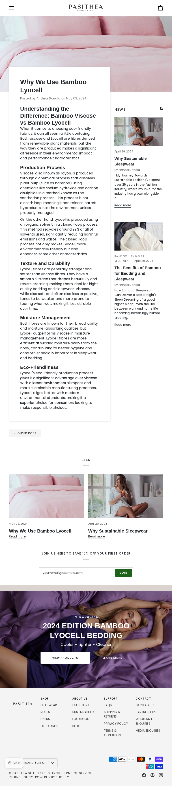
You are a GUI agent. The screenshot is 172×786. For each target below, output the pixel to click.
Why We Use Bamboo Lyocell (40, 530)
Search (54, 773)
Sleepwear (49, 705)
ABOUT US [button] (80, 698)
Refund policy (21, 777)
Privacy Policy (116, 724)
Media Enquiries (148, 731)
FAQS (108, 705)
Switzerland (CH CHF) (31, 763)
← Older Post (25, 433)
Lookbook (80, 719)
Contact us (145, 705)
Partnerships (146, 712)
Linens (45, 719)
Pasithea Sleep (25, 773)
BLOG (76, 726)
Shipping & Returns (112, 714)
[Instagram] (161, 775)
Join (123, 573)
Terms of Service (77, 773)
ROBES (45, 712)
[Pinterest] (152, 775)
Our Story (80, 705)
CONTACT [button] (143, 698)
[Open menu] (15, 8)
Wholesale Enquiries (144, 721)
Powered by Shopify (52, 777)
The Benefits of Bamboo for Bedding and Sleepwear (137, 273)
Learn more (112, 658)
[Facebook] (144, 775)
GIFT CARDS (49, 726)
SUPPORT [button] (111, 698)
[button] (22, 698)
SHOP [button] (45, 698)
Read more (122, 205)
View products (65, 658)
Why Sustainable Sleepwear (118, 530)
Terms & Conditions (113, 733)
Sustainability (83, 712)
